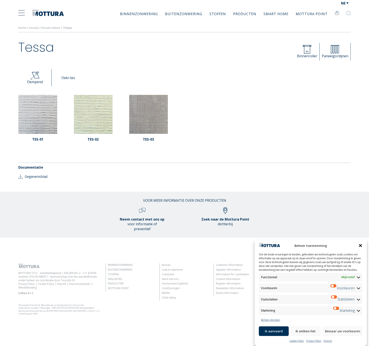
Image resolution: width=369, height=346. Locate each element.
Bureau (166, 265)
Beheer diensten (270, 320)
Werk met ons (170, 279)
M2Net (166, 293)
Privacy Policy (313, 341)
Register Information (228, 283)
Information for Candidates (232, 274)
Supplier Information (228, 269)
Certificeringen (171, 288)
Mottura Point (312, 14)
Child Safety (169, 297)
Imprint (328, 341)
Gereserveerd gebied (175, 283)
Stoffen (217, 14)
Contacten (168, 274)
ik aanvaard (274, 331)
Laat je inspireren (172, 269)
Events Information (227, 293)
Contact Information (228, 279)
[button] (360, 245)
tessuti (34, 28)
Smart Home (276, 14)
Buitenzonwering (183, 14)
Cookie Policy (296, 341)
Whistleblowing (27, 287)
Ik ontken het (306, 331)
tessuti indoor (51, 28)
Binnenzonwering (139, 14)
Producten (244, 14)
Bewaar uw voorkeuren (342, 331)
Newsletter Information (230, 288)
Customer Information (229, 265)
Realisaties (115, 279)
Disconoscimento (79, 284)
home (22, 28)
